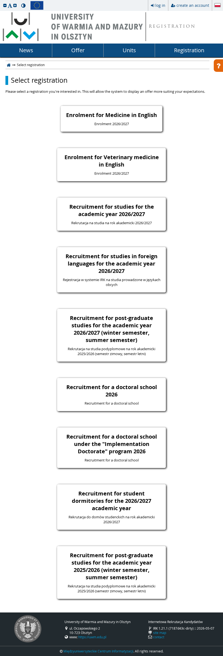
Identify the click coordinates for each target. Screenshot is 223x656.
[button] (5, 5)
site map (159, 632)
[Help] (218, 65)
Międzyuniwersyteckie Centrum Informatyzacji (98, 651)
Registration (189, 50)
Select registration (39, 80)
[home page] (9, 65)
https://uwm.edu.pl (92, 637)
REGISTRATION (172, 27)
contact (158, 637)
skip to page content (1, 1)
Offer (78, 50)
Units (129, 50)
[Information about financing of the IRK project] (37, 5)
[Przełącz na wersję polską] (217, 6)
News (26, 50)
